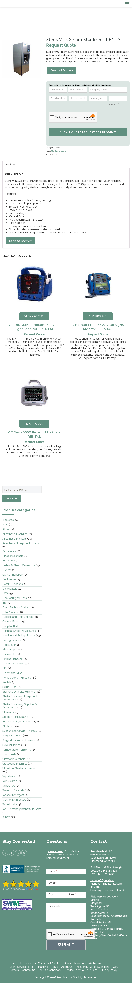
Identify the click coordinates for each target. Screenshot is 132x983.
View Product (34, 316)
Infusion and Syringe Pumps (18, 635)
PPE (4, 668)
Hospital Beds (10, 626)
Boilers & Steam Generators (18, 565)
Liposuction (9, 644)
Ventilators (8, 785)
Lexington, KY (98, 925)
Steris (63, 151)
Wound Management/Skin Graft (21, 809)
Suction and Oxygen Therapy (19, 730)
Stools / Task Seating (15, 716)
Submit (66, 944)
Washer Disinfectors (14, 799)
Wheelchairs (9, 804)
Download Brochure (61, 70)
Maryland (96, 903)
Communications (12, 584)
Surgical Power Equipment (18, 740)
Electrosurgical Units (14, 598)
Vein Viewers (9, 780)
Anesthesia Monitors (14, 538)
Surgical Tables (11, 744)
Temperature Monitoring (16, 749)
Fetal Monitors (10, 612)
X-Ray (6, 816)
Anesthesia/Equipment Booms (20, 543)
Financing (42, 966)
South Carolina (99, 912)
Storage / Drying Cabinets (18, 721)
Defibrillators (9, 588)
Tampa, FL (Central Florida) (106, 928)
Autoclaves (9, 551)
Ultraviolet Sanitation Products (20, 768)
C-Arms (7, 569)
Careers (14, 970)
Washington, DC (100, 906)
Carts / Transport (12, 574)
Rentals (58, 148)
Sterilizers (55, 151)
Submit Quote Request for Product (88, 132)
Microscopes (10, 649)
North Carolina (99, 909)
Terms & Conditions (50, 970)
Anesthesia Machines (14, 533)
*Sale (5, 524)
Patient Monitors (12, 658)
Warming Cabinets (13, 790)
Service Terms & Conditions (81, 970)
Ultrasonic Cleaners (13, 759)
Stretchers (8, 726)
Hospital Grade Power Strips (19, 630)
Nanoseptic (9, 654)
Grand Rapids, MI (100, 922)
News (54, 966)
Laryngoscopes (11, 640)
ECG (5, 593)
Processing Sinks (12, 672)
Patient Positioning (13, 663)
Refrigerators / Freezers (16, 677)
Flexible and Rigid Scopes (17, 616)
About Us (66, 966)
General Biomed (12, 621)
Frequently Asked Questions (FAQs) (97, 966)
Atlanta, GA (97, 932)
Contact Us (28, 970)
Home (13, 963)
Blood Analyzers (12, 560)
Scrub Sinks (9, 687)
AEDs (5, 529)
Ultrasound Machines (14, 763)
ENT (5, 602)
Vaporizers (8, 776)
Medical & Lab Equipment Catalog (40, 963)
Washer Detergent (13, 795)
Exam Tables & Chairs (15, 607)
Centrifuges (9, 579)
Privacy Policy (109, 970)
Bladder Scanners (12, 555)
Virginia (94, 899)
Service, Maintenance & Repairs (82, 963)
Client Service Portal (21, 966)
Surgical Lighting (12, 735)
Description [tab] (10, 164)
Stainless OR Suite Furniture (18, 691)
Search (12, 498)
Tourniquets (9, 754)
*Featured (8, 519)
